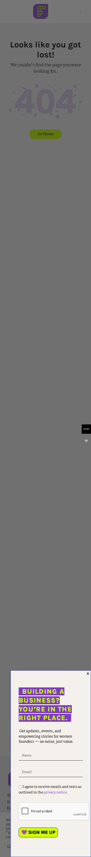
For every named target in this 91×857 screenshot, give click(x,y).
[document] (45, 428)
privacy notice (55, 792)
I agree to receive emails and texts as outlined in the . (50, 789)
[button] (88, 673)
